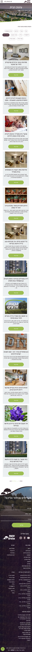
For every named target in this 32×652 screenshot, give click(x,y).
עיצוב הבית (24, 10)
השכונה (28, 555)
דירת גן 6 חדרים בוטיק (24, 583)
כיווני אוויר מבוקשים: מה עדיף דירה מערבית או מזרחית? (24, 618)
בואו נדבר (28, 550)
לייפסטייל (11, 586)
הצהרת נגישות (26, 568)
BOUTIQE (11, 548)
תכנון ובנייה (11, 575)
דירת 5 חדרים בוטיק (25, 577)
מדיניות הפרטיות (26, 566)
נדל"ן (13, 584)
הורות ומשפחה (10, 579)
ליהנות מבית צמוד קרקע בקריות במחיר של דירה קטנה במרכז (24, 628)
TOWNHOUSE (10, 555)
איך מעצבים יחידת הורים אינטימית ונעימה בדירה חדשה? (24, 638)
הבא (11, 481)
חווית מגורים (27, 557)
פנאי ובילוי (11, 577)
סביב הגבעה (11, 588)
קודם (21, 481)
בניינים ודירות (26, 553)
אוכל (13, 593)
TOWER (12, 553)
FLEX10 (12, 550)
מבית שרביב (27, 559)
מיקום (28, 561)
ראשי (30, 10)
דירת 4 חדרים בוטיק (25, 575)
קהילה (28, 564)
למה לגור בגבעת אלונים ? (24, 615)
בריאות (12, 590)
